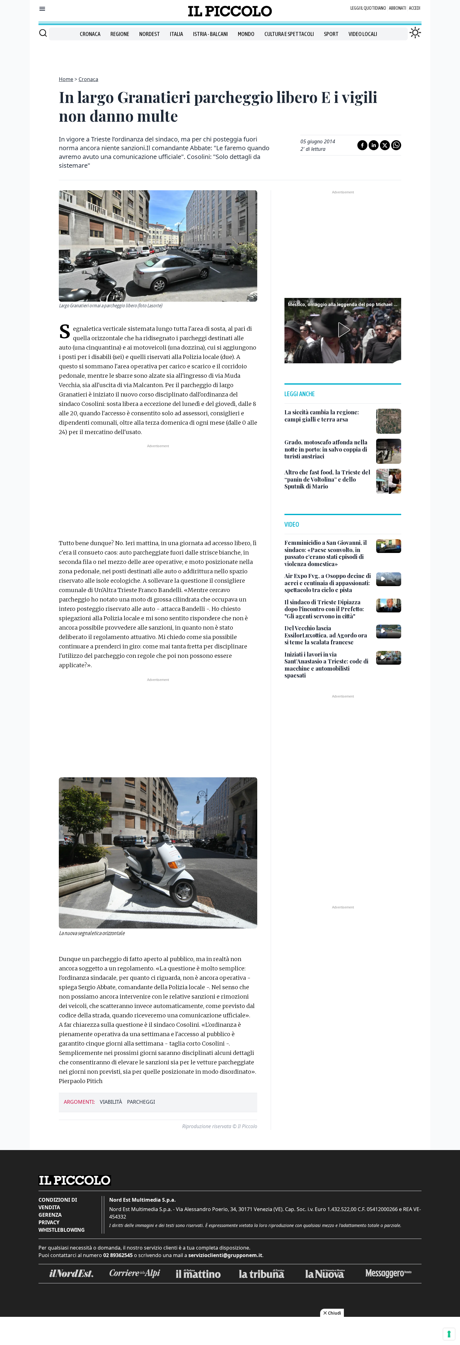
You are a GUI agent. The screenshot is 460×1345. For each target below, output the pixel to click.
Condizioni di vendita (57, 1203)
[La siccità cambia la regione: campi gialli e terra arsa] (388, 421)
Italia (176, 34)
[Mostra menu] (42, 9)
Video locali (363, 34)
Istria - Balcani (210, 34)
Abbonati (397, 8)
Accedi (414, 8)
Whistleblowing (61, 1229)
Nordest (149, 34)
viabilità (111, 1101)
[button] (343, 330)
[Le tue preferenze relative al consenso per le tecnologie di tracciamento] (449, 1334)
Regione (119, 34)
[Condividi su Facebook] (362, 145)
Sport (331, 34)
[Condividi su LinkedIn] (374, 145)
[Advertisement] (230, 54)
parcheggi (141, 1101)
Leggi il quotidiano (368, 8)
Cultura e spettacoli (289, 34)
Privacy (48, 1222)
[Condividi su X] (385, 145)
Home (66, 79)
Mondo (246, 34)
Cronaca (90, 34)
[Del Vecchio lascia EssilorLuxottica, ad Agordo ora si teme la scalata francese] (388, 631)
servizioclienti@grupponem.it (225, 1255)
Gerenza (50, 1214)
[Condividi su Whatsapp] (396, 145)
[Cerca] (43, 33)
